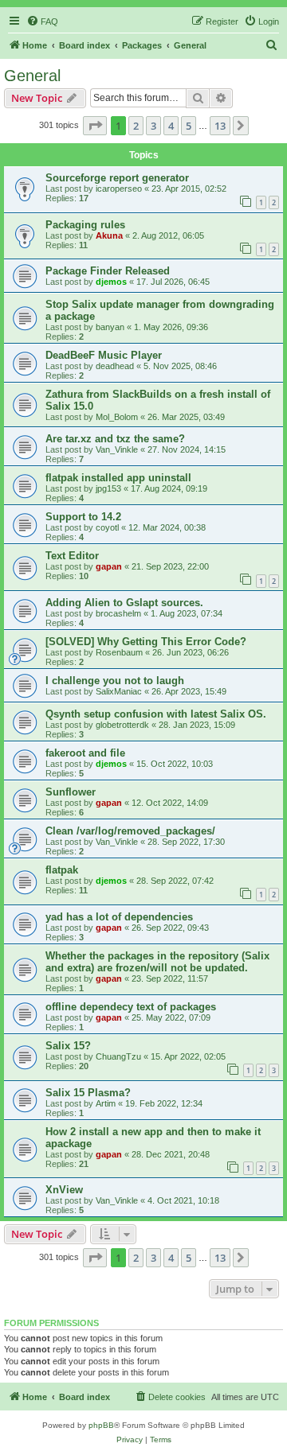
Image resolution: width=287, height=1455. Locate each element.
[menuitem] (42, 21)
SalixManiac (119, 691)
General (32, 75)
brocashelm (118, 613)
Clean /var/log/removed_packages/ (130, 831)
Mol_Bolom (117, 417)
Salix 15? (68, 1046)
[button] (95, 125)
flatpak (61, 870)
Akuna (109, 235)
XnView (64, 1190)
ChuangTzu (118, 1056)
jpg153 (108, 488)
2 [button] (136, 126)
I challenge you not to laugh (114, 681)
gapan (109, 566)
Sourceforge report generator (117, 178)
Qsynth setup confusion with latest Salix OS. (155, 714)
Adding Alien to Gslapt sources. (124, 603)
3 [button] (153, 126)
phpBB (101, 1425)
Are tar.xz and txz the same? (115, 439)
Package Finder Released (107, 271)
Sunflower (70, 792)
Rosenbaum (119, 652)
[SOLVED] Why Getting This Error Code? (145, 642)
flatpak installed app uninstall (118, 478)
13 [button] (220, 126)
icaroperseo (119, 188)
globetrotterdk (122, 724)
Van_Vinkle (117, 449)
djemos (111, 281)
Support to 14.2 (83, 517)
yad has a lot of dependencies (119, 917)
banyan (110, 327)
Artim (106, 1103)
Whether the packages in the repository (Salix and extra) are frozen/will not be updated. (157, 962)
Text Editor (72, 556)
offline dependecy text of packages (130, 1007)
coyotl (107, 527)
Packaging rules (85, 225)
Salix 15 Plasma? (88, 1093)
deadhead (115, 366)
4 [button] (171, 126)
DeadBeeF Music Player (103, 355)
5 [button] (188, 126)
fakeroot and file (85, 753)
